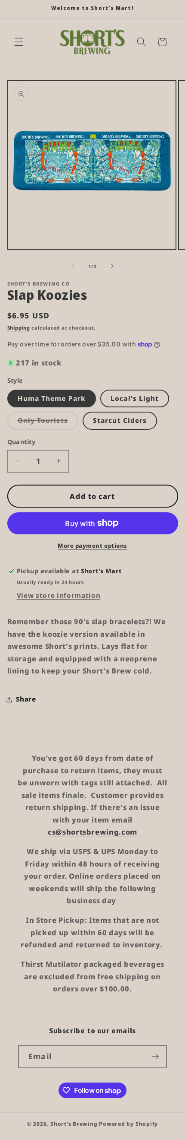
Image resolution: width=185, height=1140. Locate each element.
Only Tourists (48, 422)
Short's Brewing (74, 1123)
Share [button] (26, 699)
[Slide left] (72, 266)
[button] (19, 42)
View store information (59, 595)
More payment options (92, 545)
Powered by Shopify (128, 1123)
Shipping (18, 327)
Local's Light (135, 398)
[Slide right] (112, 266)
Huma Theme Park (52, 398)
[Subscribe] (155, 1056)
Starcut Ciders (120, 420)
